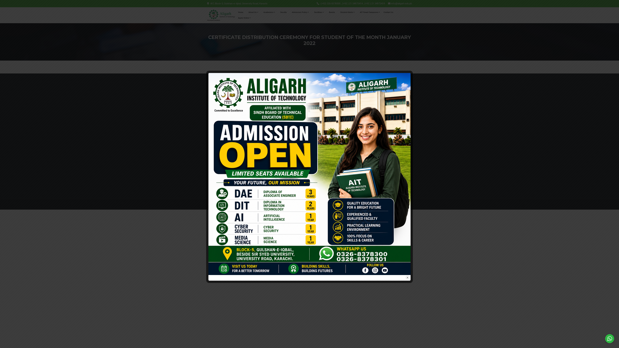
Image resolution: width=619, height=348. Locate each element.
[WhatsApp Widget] (609, 338)
